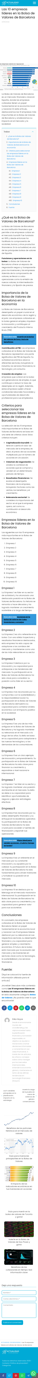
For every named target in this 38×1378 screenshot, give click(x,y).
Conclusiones (14, 204)
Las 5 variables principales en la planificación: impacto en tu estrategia (9, 1095)
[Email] (33, 1007)
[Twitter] (10, 1007)
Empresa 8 (16, 194)
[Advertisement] (19, 43)
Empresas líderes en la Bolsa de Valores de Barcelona (17, 165)
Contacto (5, 1363)
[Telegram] (27, 1007)
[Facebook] (4, 1007)
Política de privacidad (19, 1363)
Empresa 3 (16, 177)
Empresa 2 (16, 174)
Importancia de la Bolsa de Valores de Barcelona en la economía (19, 145)
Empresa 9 (16, 197)
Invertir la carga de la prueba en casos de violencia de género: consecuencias (28, 1095)
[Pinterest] (15, 1007)
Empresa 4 (16, 181)
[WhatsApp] (21, 1007)
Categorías (6, 1365)
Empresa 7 (16, 190)
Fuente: (12, 207)
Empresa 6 (16, 187)
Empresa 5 (16, 184)
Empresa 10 (17, 200)
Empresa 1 (16, 171)
